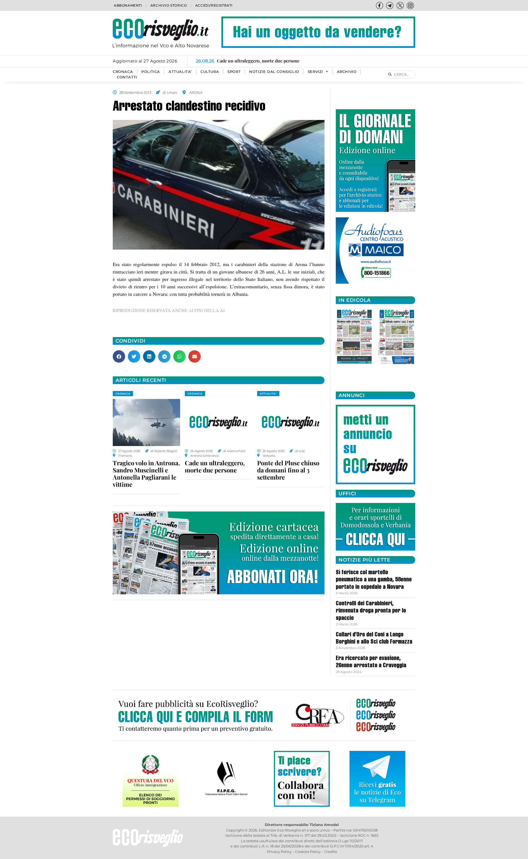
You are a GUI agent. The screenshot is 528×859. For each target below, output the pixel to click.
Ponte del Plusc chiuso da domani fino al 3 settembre (288, 470)
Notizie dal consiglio (274, 72)
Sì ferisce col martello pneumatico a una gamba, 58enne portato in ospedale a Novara (374, 580)
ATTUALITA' (268, 393)
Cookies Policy (308, 851)
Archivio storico (168, 5)
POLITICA (150, 72)
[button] (119, 356)
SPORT (234, 72)
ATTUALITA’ (180, 72)
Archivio (347, 72)
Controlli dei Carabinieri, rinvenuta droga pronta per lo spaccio (371, 611)
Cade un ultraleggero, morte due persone (215, 466)
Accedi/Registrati (214, 5)
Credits (330, 851)
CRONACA (123, 72)
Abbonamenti (128, 5)
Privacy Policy (279, 851)
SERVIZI (315, 72)
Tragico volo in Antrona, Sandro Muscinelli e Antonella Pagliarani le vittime (146, 473)
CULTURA (209, 72)
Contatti (127, 77)
